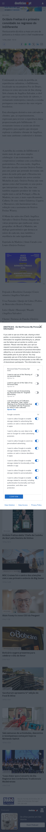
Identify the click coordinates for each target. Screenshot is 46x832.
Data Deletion (10, 505)
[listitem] (23, 369)
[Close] (41, 327)
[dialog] (23, 416)
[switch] (37, 375)
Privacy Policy (36, 505)
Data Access (23, 505)
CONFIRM (14, 497)
